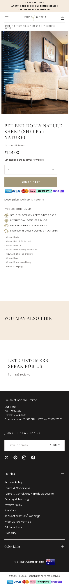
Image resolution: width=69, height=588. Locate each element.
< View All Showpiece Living (17, 262)
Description (11, 199)
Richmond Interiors (14, 145)
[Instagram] (24, 457)
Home (7, 26)
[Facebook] (33, 457)
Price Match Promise (17, 522)
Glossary (10, 533)
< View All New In (12, 245)
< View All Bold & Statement (17, 241)
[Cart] (62, 18)
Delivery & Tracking (16, 499)
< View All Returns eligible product (21, 249)
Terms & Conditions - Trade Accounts (29, 494)
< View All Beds (11, 237)
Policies (9, 474)
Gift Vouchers (13, 527)
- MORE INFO (41, 225)
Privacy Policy (13, 505)
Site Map (10, 510)
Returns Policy (13, 482)
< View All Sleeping (13, 266)
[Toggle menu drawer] (6, 18)
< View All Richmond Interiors (18, 253)
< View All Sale (11, 258)
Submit (55, 445)
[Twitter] (7, 457)
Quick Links (12, 546)
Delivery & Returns (32, 199)
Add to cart (31, 182)
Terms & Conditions (17, 488)
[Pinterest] (15, 457)
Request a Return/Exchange (22, 516)
